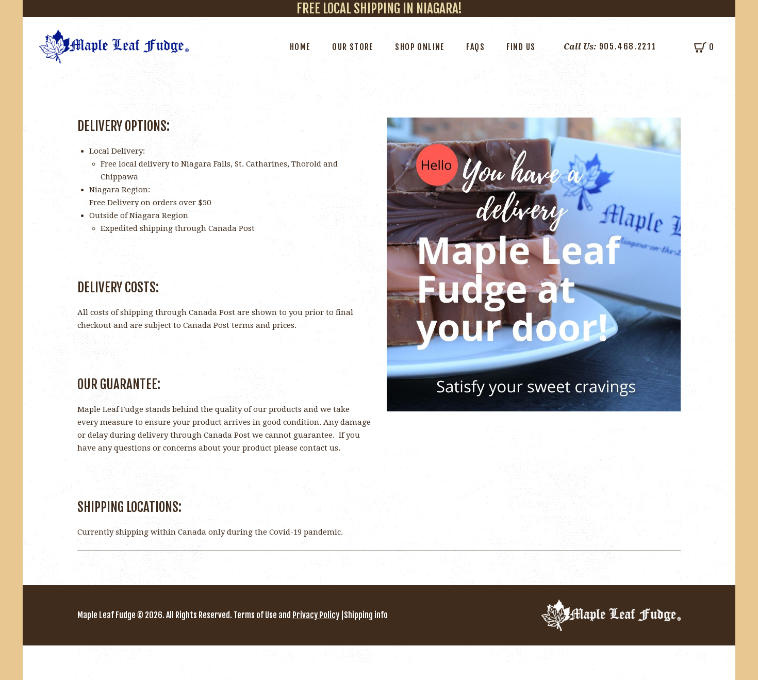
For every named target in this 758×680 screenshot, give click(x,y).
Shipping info (366, 615)
